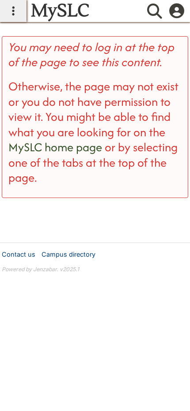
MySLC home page (55, 147)
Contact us (18, 254)
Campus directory (68, 254)
